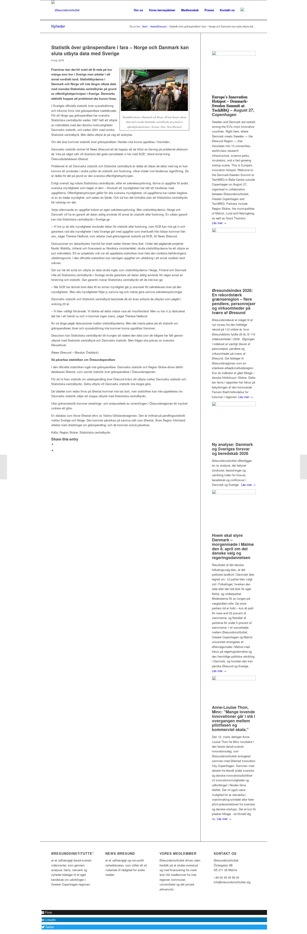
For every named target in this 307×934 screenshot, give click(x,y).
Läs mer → (219, 223)
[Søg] (251, 10)
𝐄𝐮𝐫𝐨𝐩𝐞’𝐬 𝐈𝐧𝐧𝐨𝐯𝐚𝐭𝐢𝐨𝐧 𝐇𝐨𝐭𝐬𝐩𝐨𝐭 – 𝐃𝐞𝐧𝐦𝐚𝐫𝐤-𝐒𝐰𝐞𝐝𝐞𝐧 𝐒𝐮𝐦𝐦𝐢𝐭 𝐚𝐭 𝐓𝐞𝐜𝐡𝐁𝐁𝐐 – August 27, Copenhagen (233, 105)
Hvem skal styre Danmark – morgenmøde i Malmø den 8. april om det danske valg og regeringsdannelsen (233, 546)
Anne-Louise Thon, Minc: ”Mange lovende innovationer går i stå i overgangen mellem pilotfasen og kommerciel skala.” (233, 718)
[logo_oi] (65, 10)
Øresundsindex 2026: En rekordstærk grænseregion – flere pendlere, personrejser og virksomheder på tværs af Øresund (234, 301)
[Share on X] (57, 444)
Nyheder (58, 26)
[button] (47, 912)
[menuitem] (138, 10)
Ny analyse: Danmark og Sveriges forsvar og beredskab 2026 (232, 448)
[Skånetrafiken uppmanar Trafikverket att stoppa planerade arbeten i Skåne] (3, 467)
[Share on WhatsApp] (57, 450)
